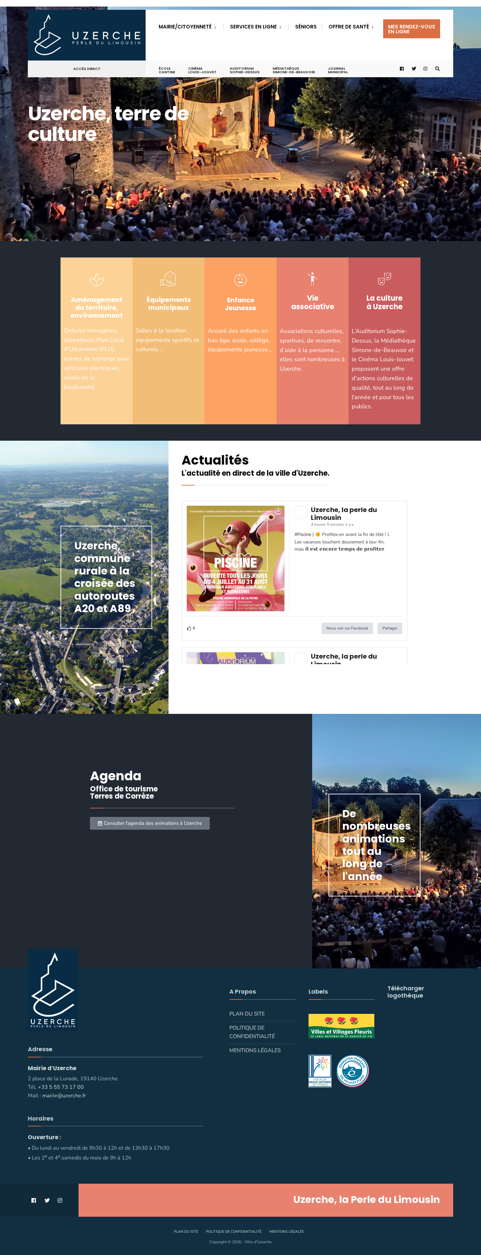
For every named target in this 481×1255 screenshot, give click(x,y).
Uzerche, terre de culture (108, 124)
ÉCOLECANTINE (167, 70)
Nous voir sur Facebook (347, 628)
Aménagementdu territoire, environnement (97, 307)
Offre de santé (349, 26)
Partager (390, 628)
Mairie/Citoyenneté (185, 26)
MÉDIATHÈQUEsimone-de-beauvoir (294, 70)
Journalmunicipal (338, 70)
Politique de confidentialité (252, 1032)
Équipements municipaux (169, 303)
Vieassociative (312, 302)
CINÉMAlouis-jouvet (202, 70)
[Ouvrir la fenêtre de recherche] (437, 69)
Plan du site (247, 1013)
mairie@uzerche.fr (64, 1095)
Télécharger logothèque (405, 991)
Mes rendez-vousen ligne (411, 29)
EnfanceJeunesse (240, 303)
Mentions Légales (255, 1050)
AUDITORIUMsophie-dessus (244, 70)
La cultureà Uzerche (384, 302)
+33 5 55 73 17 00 (61, 1087)
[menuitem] (191, 25)
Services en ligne (253, 26)
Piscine (304, 534)
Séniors (306, 26)
